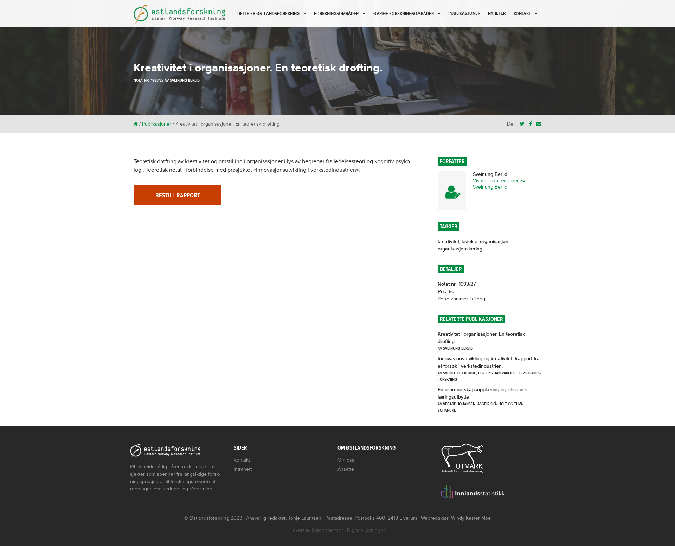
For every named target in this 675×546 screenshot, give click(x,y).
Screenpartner (327, 530)
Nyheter (497, 13)
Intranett (243, 469)
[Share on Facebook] (530, 124)
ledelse (469, 242)
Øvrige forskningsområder (403, 14)
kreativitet (448, 242)
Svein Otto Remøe (459, 373)
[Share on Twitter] (522, 124)
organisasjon (494, 242)
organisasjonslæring (460, 249)
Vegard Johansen (459, 404)
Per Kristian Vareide (497, 373)
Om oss (346, 460)
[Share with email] (538, 124)
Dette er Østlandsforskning (268, 14)
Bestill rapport (177, 195)
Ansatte (346, 469)
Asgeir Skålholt (492, 404)
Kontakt (522, 14)
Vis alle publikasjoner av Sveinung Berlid (499, 184)
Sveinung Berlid (185, 80)
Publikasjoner (464, 13)
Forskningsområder (336, 14)
